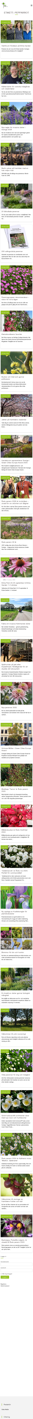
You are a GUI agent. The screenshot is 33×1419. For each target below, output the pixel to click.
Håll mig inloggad (7, 1274)
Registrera (3, 1284)
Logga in (5, 1277)
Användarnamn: (5, 1262)
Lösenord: (3, 1268)
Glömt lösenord (5, 1286)
